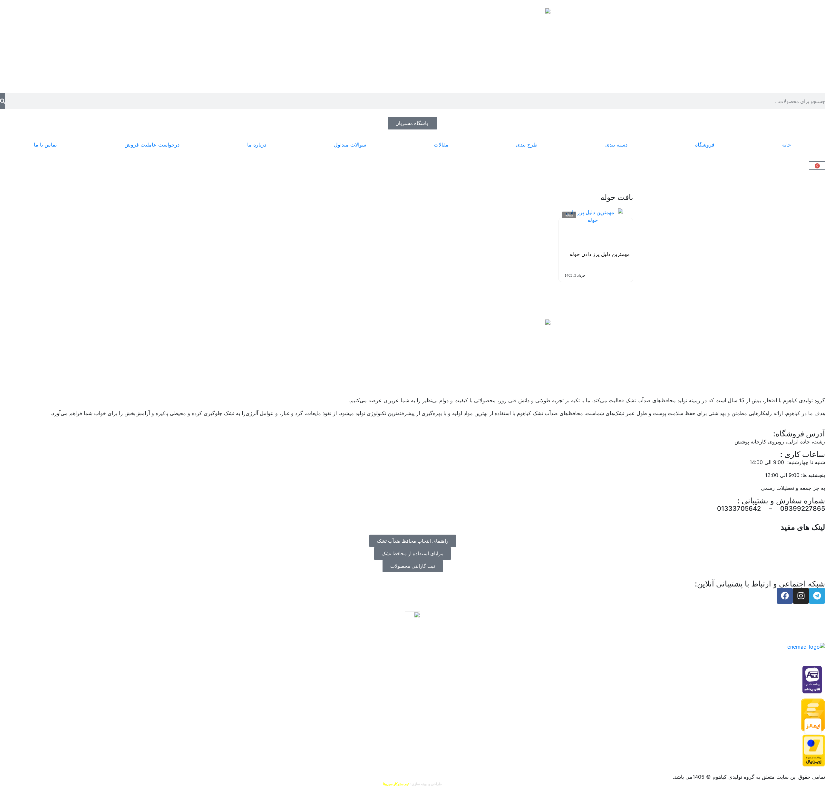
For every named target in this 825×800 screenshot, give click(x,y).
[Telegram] (817, 596)
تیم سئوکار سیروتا (396, 784)
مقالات (441, 144)
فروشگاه (704, 144)
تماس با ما (45, 144)
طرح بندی (527, 144)
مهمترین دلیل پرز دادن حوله (599, 254)
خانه (786, 144)
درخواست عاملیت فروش (152, 144)
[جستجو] (2, 101)
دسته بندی (616, 144)
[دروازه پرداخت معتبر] (813, 750)
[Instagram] (801, 596)
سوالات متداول (350, 144)
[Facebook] (785, 596)
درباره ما (256, 144)
